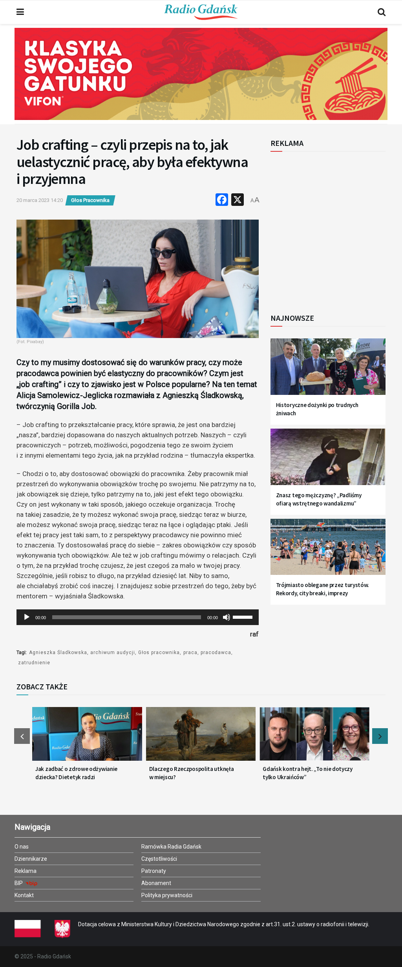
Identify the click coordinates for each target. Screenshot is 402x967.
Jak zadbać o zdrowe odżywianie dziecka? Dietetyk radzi (76, 773)
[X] (237, 200)
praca (190, 652)
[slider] (244, 616)
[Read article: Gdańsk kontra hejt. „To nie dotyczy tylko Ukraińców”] (314, 738)
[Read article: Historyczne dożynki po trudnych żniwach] (328, 370)
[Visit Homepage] (201, 12)
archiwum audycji (112, 652)
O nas (22, 846)
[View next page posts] (380, 736)
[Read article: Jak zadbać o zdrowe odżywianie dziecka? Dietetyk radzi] (87, 738)
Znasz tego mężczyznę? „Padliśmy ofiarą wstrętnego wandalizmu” (319, 499)
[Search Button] (382, 12)
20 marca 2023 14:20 (39, 200)
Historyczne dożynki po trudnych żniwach (317, 409)
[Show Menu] (20, 12)
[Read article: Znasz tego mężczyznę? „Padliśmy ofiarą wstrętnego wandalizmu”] (328, 461)
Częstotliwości (159, 859)
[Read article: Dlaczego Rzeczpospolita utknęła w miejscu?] (201, 738)
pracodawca (216, 652)
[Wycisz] (226, 617)
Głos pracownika (159, 652)
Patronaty (153, 871)
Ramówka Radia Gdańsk (171, 846)
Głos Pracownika (90, 200)
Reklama (26, 871)
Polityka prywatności (166, 895)
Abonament (156, 883)
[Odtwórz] (27, 617)
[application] (137, 617)
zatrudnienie (34, 662)
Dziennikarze (31, 859)
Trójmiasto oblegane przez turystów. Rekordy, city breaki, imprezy (322, 589)
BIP (19, 883)
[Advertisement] (335, 228)
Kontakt (24, 895)
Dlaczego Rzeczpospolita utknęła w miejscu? (191, 773)
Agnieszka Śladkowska (58, 652)
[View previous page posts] (22, 736)
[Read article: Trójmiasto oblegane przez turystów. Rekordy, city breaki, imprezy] (328, 551)
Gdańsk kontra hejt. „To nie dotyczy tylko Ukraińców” (308, 773)
